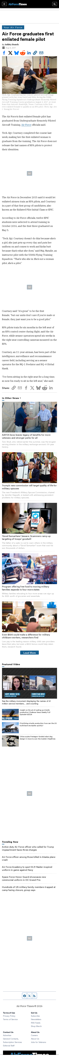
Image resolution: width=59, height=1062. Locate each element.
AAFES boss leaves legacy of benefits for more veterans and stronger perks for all (26, 436)
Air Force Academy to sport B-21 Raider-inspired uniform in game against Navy (27, 868)
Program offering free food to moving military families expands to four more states (25, 588)
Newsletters (36, 1019)
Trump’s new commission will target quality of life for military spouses (29, 487)
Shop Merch (36, 1026)
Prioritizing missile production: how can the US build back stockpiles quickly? (38, 724)
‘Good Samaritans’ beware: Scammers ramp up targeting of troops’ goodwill (26, 537)
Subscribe (35, 1015)
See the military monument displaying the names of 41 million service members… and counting (26, 702)
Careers (34, 1035)
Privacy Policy (9, 1015)
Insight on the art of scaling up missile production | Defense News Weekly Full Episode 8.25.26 (35, 712)
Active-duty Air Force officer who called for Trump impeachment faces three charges (28, 848)
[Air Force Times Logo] (17, 4)
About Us (35, 1038)
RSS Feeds (35, 1022)
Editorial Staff (8, 1045)
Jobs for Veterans (38, 1042)
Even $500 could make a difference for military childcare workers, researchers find (26, 636)
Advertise (7, 1035)
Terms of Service (10, 1019)
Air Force (26, 124)
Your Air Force (13, 27)
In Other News (10, 398)
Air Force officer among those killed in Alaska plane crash (28, 858)
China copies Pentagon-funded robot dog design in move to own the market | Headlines (37, 737)
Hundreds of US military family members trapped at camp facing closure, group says (28, 888)
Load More (29, 652)
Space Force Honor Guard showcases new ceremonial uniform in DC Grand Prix (24, 878)
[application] (29, 683)
